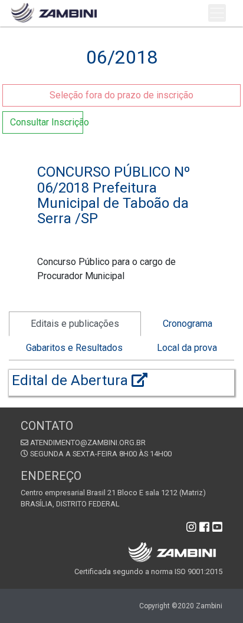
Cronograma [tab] (187, 323)
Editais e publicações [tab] (75, 323)
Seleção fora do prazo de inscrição (121, 95)
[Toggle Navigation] (217, 13)
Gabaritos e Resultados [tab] (74, 347)
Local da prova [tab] (187, 347)
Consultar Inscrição (46, 122)
